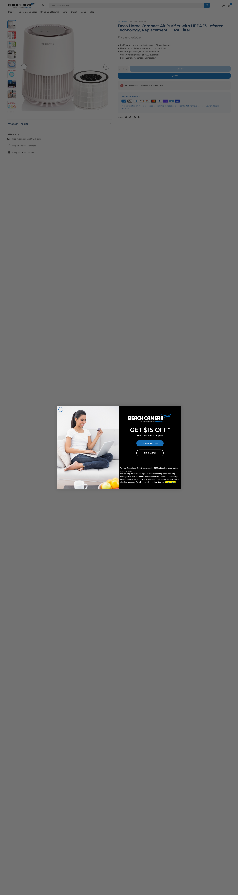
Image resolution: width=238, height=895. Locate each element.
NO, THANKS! (150, 453)
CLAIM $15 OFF (150, 443)
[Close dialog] (61, 409)
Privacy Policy (170, 482)
